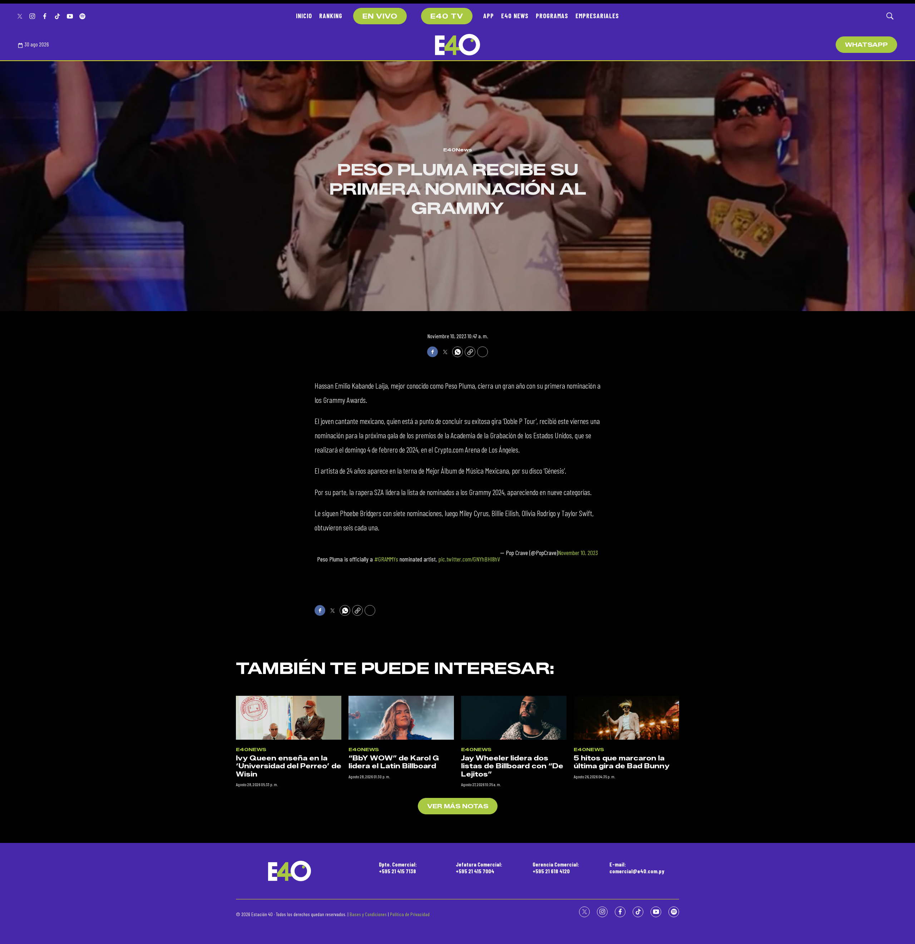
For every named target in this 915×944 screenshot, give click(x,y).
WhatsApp (866, 44)
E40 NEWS (515, 16)
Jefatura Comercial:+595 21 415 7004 (479, 867)
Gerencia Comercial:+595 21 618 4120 (556, 867)
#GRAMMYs (386, 559)
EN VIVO (379, 16)
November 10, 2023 (578, 552)
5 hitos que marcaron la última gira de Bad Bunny (621, 762)
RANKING (330, 16)
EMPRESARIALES (597, 16)
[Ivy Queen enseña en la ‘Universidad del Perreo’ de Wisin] (288, 718)
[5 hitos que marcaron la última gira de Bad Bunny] (626, 718)
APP (488, 16)
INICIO (304, 16)
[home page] (457, 44)
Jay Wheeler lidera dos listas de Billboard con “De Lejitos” (512, 766)
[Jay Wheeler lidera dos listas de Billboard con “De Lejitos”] (514, 718)
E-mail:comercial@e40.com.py (636, 867)
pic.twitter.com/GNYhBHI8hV (469, 559)
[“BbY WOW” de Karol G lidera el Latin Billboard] (401, 718)
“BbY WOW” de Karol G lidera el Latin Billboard (393, 762)
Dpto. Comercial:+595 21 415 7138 (398, 867)
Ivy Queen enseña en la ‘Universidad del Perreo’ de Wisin (288, 766)
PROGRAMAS (552, 16)
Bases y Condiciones (368, 914)
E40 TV (446, 16)
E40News (457, 150)
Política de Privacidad (410, 914)
